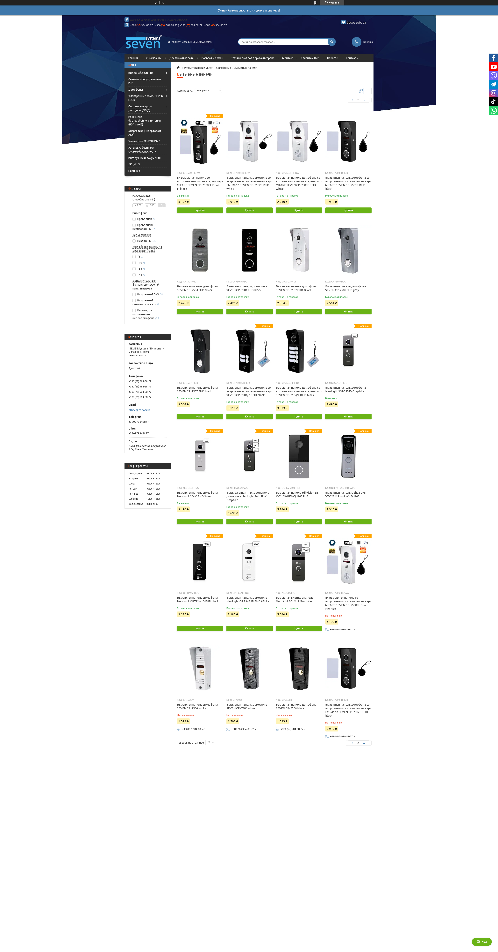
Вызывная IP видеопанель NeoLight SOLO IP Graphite (295, 599)
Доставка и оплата (181, 58)
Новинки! (134, 170)
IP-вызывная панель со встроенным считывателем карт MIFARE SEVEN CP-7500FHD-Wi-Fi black (200, 183)
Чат (484, 941)
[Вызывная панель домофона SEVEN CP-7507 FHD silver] (299, 250)
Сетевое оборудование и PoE (144, 81)
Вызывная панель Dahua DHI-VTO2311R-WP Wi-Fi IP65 (346, 494)
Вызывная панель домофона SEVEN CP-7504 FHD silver (197, 288)
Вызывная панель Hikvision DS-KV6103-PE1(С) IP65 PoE (298, 494)
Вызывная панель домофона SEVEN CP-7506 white (197, 706)
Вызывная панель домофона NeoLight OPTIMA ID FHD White (247, 599)
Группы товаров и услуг (197, 67)
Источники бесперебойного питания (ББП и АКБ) (144, 120)
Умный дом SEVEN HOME (144, 141)
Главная (133, 58)
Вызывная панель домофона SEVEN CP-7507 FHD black (197, 389)
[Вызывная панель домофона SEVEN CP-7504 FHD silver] (200, 250)
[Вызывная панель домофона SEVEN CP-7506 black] (299, 668)
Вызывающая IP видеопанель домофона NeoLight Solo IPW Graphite (247, 496)
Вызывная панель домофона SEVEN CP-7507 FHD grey (345, 288)
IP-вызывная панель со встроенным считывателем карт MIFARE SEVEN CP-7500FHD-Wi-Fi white (348, 603)
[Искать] (332, 42)
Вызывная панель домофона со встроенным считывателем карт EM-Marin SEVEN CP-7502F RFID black (348, 710)
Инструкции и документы (144, 158)
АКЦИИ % (134, 164)
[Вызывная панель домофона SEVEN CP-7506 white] (200, 668)
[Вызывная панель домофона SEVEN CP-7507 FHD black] (200, 351)
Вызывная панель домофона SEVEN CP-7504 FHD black (246, 288)
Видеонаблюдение (140, 72)
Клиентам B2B (310, 58)
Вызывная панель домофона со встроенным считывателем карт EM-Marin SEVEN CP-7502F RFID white (249, 183)
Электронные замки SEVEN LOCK (145, 97)
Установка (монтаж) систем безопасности (142, 149)
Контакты (352, 58)
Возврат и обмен (212, 58)
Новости (332, 58)
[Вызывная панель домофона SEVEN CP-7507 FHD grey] (348, 250)
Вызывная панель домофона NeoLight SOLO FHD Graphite (345, 389)
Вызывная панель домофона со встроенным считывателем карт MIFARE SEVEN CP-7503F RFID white (299, 183)
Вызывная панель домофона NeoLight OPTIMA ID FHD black (198, 599)
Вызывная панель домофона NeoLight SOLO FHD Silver (197, 494)
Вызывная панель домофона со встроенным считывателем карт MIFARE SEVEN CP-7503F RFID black (348, 183)
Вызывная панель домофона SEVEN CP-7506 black (296, 706)
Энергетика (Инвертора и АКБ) (144, 132)
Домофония (223, 67)
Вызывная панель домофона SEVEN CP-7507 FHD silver (296, 288)
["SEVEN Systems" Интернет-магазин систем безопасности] (143, 41)
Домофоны (135, 89)
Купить (200, 210)
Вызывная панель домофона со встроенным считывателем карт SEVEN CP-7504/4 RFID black (299, 391)
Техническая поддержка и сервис (252, 58)
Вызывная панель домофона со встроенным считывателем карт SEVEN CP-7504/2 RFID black (249, 391)
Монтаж (287, 58)
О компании (153, 58)
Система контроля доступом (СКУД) (140, 108)
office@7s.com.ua (139, 410)
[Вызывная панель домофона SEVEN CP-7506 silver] (249, 668)
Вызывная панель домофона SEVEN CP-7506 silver (246, 706)
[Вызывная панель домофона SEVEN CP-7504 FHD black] (249, 250)
